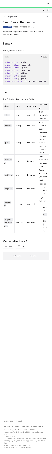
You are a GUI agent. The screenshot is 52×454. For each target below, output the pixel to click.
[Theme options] (48, 10)
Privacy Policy (37, 426)
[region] (26, 69)
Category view (12, 17)
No (23, 246)
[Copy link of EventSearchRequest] (34, 22)
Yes (10, 246)
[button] (14, 256)
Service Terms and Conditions (16, 426)
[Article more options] (47, 17)
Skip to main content (11, 3)
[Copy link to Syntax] (17, 44)
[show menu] (48, 4)
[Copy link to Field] (14, 92)
